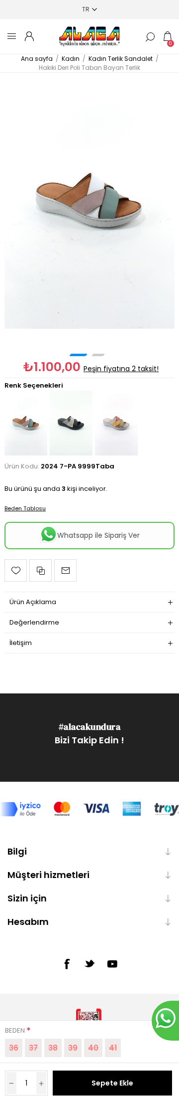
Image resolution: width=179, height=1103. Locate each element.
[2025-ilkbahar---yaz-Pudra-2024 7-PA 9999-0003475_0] (116, 453)
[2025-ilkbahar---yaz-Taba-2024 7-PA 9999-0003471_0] (89, 201)
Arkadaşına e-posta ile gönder (65, 570)
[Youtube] (112, 964)
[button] (78, 355)
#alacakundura (90, 726)
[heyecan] (89, 963)
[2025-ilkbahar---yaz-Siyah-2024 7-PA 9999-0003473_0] (71, 453)
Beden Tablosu (25, 508)
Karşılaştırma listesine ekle (40, 570)
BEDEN (15, 1030)
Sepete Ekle (112, 1083)
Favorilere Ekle (15, 570)
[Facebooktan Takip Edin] (67, 964)
